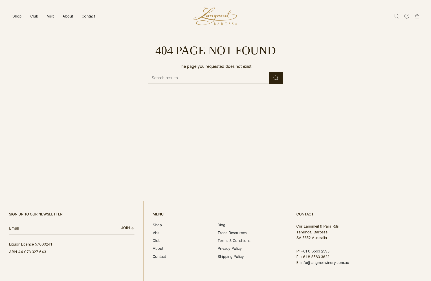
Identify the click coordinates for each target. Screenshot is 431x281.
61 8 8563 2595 (316, 251)
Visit (156, 233)
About (158, 248)
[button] (17, 16)
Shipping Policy (231, 256)
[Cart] (417, 16)
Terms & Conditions (234, 240)
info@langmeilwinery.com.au (325, 262)
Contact (159, 256)
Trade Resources (232, 233)
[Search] (276, 78)
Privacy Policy (230, 248)
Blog (221, 225)
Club (157, 240)
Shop (157, 225)
